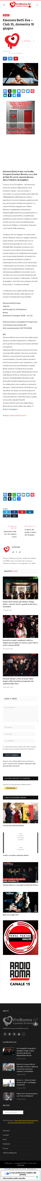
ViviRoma (27, 41)
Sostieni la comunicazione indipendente (17, 784)
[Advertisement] (20, 152)
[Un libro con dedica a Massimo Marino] (20, 842)
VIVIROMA (20, 1165)
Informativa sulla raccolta (14, 1178)
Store (5, 1139)
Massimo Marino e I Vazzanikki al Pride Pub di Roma (20, 885)
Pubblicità (6, 1144)
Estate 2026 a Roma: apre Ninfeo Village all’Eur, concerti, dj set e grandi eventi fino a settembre (20, 604)
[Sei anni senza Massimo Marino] (20, 813)
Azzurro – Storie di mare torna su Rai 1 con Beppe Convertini (26, 1082)
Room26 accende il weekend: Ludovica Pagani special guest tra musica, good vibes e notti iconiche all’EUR (20, 643)
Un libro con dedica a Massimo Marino (16, 855)
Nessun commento (17, 53)
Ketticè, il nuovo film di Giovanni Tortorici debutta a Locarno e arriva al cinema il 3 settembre (27, 1068)
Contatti (6, 1135)
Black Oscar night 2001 (10, 915)
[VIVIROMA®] (20, 4)
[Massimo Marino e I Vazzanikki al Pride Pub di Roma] (20, 872)
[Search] (37, 5)
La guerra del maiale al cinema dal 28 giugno (30, 532)
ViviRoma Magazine (10, 1153)
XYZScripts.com (32, 1169)
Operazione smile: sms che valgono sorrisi (10, 534)
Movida (6, 15)
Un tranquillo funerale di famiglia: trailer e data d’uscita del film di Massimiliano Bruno (26, 1052)
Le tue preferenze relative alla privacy (22, 1174)
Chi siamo (6, 1130)
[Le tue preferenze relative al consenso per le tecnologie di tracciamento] (37, 1177)
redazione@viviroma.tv (17, 415)
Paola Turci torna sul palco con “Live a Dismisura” (27, 1095)
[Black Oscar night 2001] (20, 902)
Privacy (5, 1148)
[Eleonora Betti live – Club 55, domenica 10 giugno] (20, 74)
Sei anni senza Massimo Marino (13, 825)
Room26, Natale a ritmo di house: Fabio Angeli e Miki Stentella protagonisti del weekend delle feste (18, 681)
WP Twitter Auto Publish (12, 1169)
